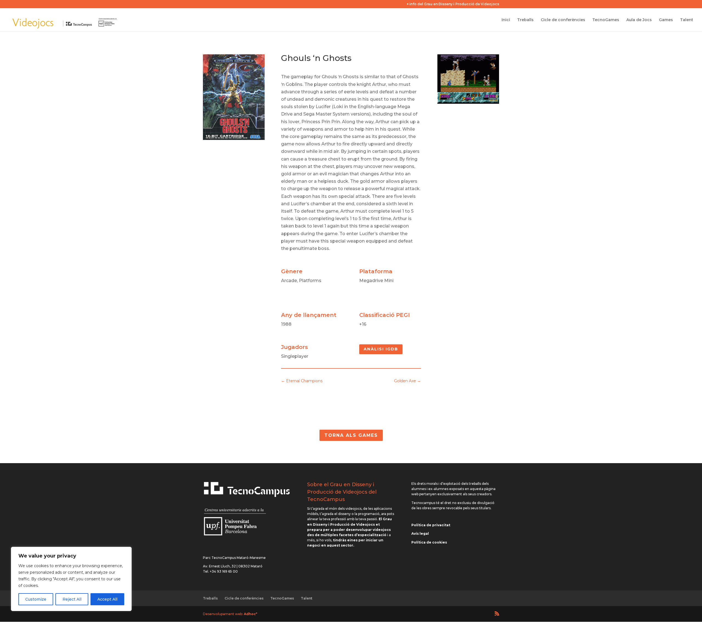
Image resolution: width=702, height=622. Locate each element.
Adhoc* (250, 614)
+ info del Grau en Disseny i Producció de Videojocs (453, 4)
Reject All (72, 599)
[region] (71, 579)
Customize (35, 599)
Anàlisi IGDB (381, 349)
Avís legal (420, 533)
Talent (686, 20)
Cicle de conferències (563, 20)
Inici (506, 20)
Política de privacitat (430, 525)
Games (666, 20)
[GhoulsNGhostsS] (468, 102)
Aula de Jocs (639, 20)
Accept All (107, 599)
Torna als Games (351, 435)
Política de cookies (429, 542)
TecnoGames (605, 20)
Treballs (525, 20)
